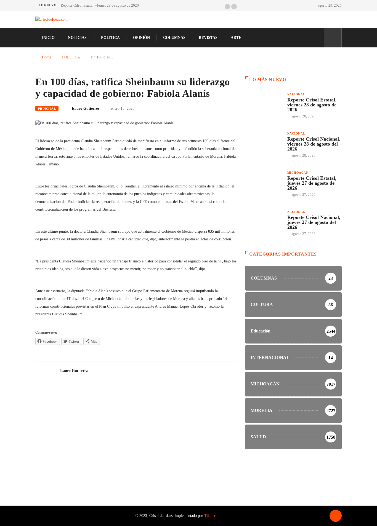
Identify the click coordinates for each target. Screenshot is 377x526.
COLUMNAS (174, 38)
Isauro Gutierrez (85, 108)
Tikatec (210, 516)
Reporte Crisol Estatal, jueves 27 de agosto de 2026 (311, 183)
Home (46, 57)
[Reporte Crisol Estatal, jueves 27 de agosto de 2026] (263, 184)
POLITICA (110, 38)
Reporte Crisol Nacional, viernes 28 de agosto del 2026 (313, 144)
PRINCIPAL (47, 108)
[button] (227, 6)
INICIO (48, 38)
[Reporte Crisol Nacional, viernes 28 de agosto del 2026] (263, 145)
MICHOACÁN (297, 172)
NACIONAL (296, 94)
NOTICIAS (77, 38)
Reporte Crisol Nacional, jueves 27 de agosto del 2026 (313, 222)
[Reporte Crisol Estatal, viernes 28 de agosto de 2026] (263, 105)
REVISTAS (208, 38)
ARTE (236, 38)
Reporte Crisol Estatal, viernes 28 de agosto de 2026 (100, 5)
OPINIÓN (141, 38)
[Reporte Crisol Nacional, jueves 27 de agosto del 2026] (263, 223)
